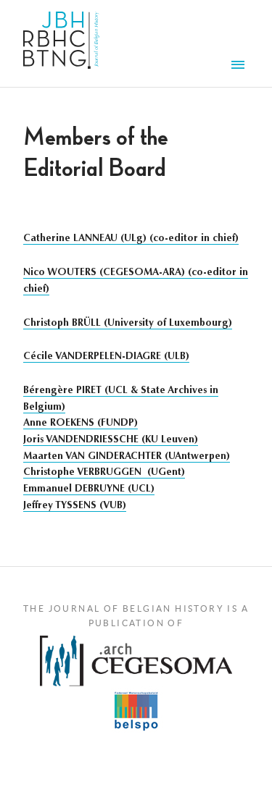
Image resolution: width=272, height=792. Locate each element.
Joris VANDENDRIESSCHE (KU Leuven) (110, 440)
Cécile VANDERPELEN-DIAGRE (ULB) (106, 357)
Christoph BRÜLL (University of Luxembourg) (127, 324)
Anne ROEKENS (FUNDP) (80, 423)
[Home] (61, 43)
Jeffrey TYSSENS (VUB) (74, 506)
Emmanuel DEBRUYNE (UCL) (88, 489)
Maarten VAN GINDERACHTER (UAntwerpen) (126, 457)
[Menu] (240, 66)
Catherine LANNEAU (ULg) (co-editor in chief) (131, 239)
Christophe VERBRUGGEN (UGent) (104, 473)
